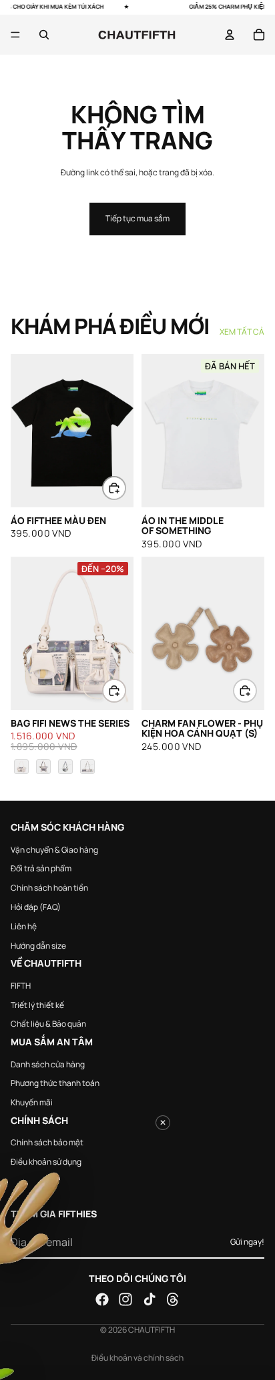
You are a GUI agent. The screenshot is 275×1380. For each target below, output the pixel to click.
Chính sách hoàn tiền (49, 887)
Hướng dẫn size (38, 945)
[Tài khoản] (229, 34)
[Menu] (15, 34)
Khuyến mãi (32, 1102)
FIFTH (21, 985)
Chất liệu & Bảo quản (48, 1023)
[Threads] (173, 1299)
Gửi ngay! (247, 1241)
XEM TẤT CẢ (242, 332)
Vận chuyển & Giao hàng (54, 849)
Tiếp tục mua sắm (137, 218)
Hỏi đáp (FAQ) (36, 906)
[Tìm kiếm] (44, 34)
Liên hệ (24, 925)
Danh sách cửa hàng (48, 1063)
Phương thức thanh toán (55, 1083)
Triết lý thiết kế (37, 1004)
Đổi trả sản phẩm (41, 868)
